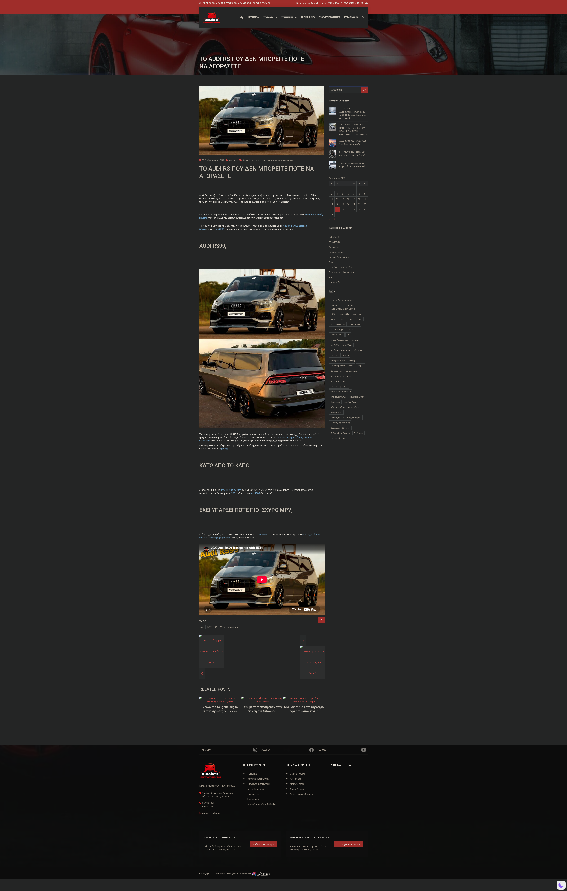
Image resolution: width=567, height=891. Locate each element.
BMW (333, 319)
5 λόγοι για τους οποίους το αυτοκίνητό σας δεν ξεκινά (220, 709)
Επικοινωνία (252, 794)
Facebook (265, 750)
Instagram (206, 750)
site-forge (233, 160)
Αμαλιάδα (335, 345)
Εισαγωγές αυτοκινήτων (258, 783)
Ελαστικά (358, 350)
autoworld (358, 314)
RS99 (222, 627)
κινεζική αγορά (351, 402)
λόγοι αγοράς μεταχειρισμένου (345, 407)
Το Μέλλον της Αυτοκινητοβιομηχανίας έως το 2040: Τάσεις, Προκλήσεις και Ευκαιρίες (353, 113)
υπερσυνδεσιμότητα (340, 438)
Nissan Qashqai (338, 324)
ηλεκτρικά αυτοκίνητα (341, 391)
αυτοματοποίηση (338, 381)
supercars (352, 329)
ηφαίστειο (335, 402)
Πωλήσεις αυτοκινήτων (257, 778)
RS (216, 627)
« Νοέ (332, 218)
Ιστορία (345, 355)
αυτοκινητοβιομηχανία (341, 376)
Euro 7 (342, 319)
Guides (352, 319)
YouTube (321, 750)
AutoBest (220, 873)
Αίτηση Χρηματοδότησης (301, 794)
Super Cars (248, 160)
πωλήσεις (358, 433)
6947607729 (349, 3)
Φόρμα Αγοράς (296, 788)
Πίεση (352, 360)
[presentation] (205, 710)
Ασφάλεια (347, 345)
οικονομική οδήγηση (340, 427)
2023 (333, 314)
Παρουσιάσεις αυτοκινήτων (280, 160)
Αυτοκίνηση (259, 160)
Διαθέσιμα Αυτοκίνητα (263, 844)
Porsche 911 (354, 324)
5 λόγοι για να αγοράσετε (342, 300)
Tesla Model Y (337, 334)
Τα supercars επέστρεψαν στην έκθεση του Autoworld (262, 709)
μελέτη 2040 (336, 412)
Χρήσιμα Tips (336, 371)
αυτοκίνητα (233, 627)
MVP (209, 627)
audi (202, 627)
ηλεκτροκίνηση (357, 396)
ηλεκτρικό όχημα (338, 396)
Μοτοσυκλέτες (296, 783)
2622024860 (333, 3)
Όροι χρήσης (252, 799)
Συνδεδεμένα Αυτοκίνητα (342, 365)
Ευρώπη (334, 355)
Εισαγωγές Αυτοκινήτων (348, 844)
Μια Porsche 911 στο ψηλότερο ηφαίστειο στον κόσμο (304, 709)
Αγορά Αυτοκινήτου (339, 340)
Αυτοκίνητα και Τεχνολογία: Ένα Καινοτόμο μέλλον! (352, 142)
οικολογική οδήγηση (340, 422)
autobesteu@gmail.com (311, 3)
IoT (360, 319)
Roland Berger (337, 329)
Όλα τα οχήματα (297, 773)
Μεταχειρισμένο (338, 360)
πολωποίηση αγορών (340, 433)
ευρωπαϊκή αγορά (339, 386)
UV (348, 334)
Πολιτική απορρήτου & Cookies (261, 804)
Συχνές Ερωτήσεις (255, 788)
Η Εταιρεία (251, 773)
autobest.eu (344, 314)
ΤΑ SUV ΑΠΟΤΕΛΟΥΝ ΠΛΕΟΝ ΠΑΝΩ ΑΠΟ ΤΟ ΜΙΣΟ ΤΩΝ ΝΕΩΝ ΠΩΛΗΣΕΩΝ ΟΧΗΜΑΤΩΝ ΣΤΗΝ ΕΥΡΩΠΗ (353, 129)
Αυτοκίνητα (295, 778)
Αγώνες (355, 340)
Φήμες (360, 365)
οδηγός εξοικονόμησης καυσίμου (346, 417)
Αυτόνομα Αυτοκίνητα (340, 350)
